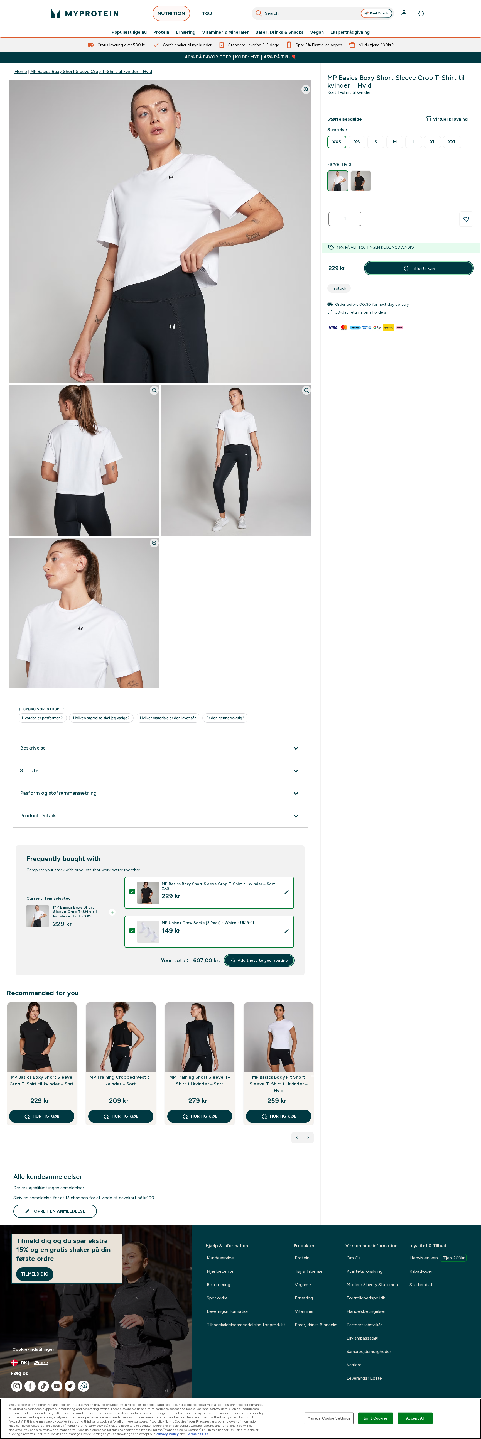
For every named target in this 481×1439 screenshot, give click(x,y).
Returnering (218, 1284)
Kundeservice (220, 1258)
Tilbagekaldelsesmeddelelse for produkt (246, 1324)
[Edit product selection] (286, 892)
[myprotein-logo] (84, 13)
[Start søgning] (259, 13)
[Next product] (308, 1137)
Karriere (354, 1364)
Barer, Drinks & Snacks (279, 32)
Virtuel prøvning (450, 119)
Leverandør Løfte (364, 1378)
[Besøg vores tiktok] (43, 1386)
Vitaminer (304, 1311)
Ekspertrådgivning (350, 32)
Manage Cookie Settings (329, 1418)
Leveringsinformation (228, 1311)
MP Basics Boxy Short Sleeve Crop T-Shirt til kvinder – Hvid (91, 71)
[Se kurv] (421, 13)
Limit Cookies (376, 1418)
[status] (345, 219)
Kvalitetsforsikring (364, 1271)
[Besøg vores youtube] (56, 1386)
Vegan (317, 32)
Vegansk (303, 1284)
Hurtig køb (46, 1116)
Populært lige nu (129, 32)
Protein (161, 32)
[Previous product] (297, 1137)
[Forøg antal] (355, 219)
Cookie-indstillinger (33, 1349)
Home (20, 71)
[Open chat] (83, 1386)
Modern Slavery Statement (373, 1284)
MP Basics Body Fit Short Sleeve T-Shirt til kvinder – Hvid (279, 1084)
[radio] (336, 142)
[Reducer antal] (335, 219)
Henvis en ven (437, 1258)
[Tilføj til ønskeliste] (466, 219)
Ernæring (185, 32)
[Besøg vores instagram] (16, 1386)
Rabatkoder (420, 1271)
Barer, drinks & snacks (316, 1324)
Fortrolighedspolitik (366, 1298)
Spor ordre (217, 1298)
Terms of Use (197, 1434)
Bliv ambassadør (362, 1338)
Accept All (415, 1418)
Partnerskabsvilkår (364, 1324)
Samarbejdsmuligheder (369, 1351)
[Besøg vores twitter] (70, 1386)
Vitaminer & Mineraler (225, 32)
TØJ (207, 13)
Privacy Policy (167, 1434)
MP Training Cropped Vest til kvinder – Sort (121, 1080)
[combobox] (323, 13)
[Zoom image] (305, 89)
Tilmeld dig (34, 1274)
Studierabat (421, 1284)
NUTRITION (171, 13)
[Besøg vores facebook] (30, 1386)
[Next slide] (312, 1076)
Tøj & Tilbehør (308, 1271)
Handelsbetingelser (366, 1311)
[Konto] (404, 13)
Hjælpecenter (221, 1271)
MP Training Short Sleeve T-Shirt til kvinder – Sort (200, 1080)
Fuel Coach (379, 13)
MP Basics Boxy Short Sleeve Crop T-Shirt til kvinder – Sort (41, 1080)
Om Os (354, 1258)
